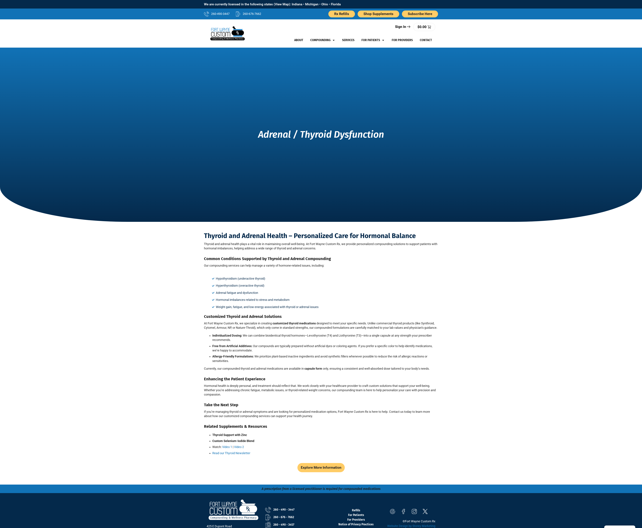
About (298, 40)
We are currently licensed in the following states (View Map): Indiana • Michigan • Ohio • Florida (272, 4)
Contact (426, 40)
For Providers (402, 40)
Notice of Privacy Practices (355, 524)
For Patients (370, 40)
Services (348, 40)
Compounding (320, 40)
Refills (356, 510)
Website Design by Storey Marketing (411, 526)
